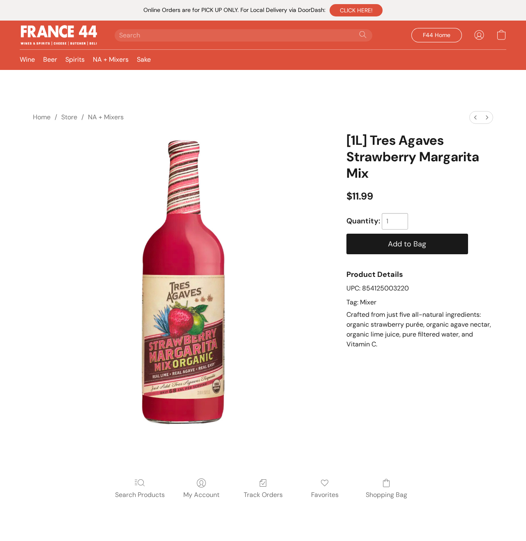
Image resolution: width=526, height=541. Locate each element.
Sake (144, 59)
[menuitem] (475, 117)
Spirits (75, 59)
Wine (27, 59)
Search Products (140, 494)
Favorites (325, 494)
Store (69, 117)
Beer (50, 59)
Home (42, 117)
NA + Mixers (111, 59)
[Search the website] (363, 34)
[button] (356, 10)
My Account (201, 494)
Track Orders (263, 494)
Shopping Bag (386, 494)
